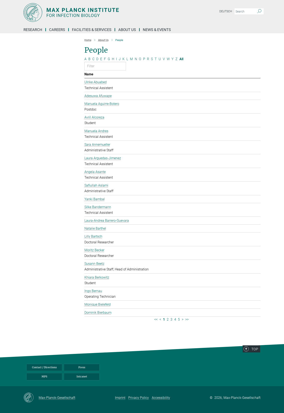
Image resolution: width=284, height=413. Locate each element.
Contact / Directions (44, 367)
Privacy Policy (138, 398)
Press (81, 367)
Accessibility (161, 398)
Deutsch (225, 11)
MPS (44, 376)
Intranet (82, 376)
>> (187, 319)
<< (156, 319)
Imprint (120, 398)
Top (254, 349)
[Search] (259, 11)
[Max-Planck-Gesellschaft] (31, 398)
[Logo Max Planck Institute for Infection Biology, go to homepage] (101, 12)
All (181, 59)
